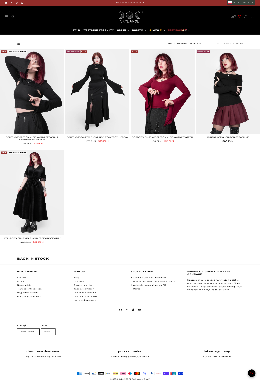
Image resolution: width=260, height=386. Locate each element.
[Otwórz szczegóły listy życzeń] (251, 373)
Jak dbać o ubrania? (85, 293)
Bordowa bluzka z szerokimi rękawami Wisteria (162, 137)
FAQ (76, 278)
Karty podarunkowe (85, 300)
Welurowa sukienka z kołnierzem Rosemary (32, 238)
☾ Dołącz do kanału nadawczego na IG (153, 281)
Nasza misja (24, 285)
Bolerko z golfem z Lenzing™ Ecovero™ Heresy (97, 137)
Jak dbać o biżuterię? (86, 296)
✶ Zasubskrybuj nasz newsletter (149, 278)
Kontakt (21, 278)
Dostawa (79, 281)
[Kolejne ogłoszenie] (179, 3)
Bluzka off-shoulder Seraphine (228, 137)
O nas (20, 281)
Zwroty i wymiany (84, 285)
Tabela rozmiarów (84, 289)
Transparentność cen (29, 289)
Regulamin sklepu (27, 293)
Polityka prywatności (29, 296)
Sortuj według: (177, 43)
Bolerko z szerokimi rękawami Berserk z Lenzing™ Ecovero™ (32, 138)
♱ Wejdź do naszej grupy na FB (148, 285)
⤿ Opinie (135, 289)
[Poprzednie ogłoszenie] (81, 3)
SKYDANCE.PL (124, 379)
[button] (6, 16)
